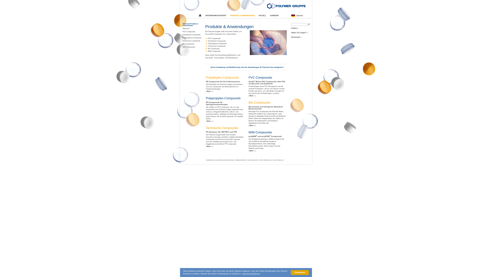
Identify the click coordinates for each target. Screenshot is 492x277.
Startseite (200, 15)
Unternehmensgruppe (215, 16)
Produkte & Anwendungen (242, 16)
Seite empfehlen (265, 160)
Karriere (274, 16)
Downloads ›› (296, 37)
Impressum (211, 160)
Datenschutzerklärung (225, 160)
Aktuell (262, 16)
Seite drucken (252, 160)
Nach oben (277, 160)
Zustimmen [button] (299, 272)
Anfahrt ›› (295, 28)
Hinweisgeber (240, 160)
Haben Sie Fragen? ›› (299, 33)
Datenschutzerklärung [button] (251, 274)
